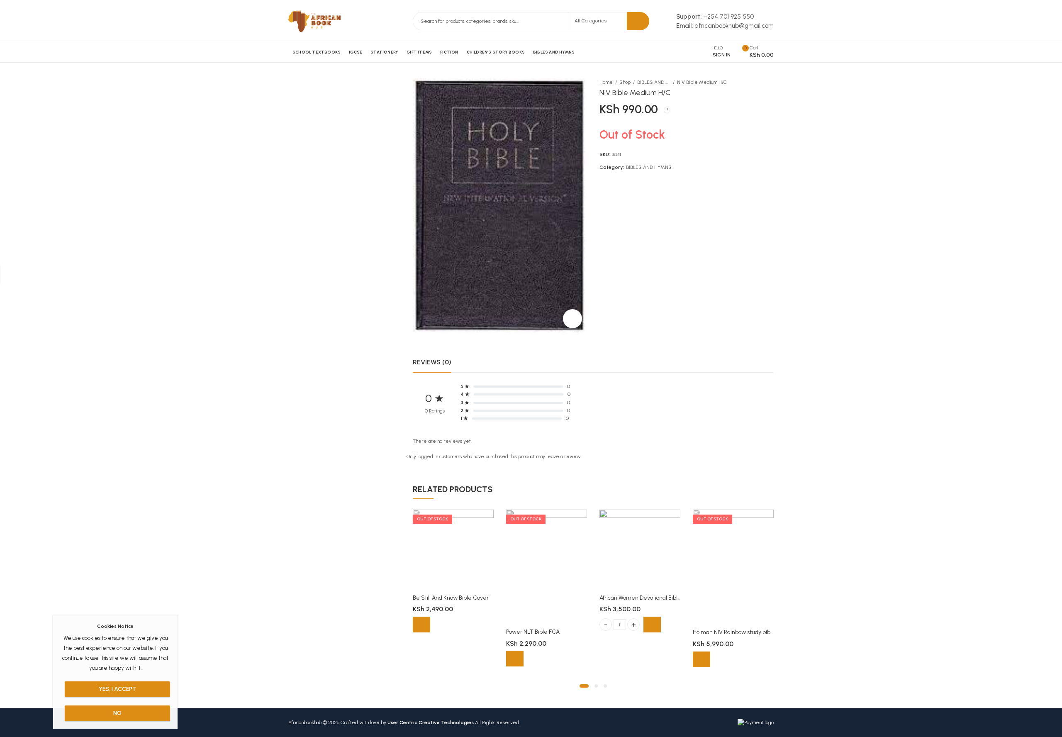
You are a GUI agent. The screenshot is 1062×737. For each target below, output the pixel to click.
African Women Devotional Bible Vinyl (647, 597)
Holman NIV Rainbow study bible (734, 632)
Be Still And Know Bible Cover (451, 597)
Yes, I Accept (117, 689)
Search (638, 21)
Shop (625, 82)
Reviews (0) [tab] (432, 362)
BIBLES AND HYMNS (653, 82)
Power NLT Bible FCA (533, 631)
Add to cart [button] (652, 624)
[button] (584, 686)
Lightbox (572, 318)
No (117, 713)
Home (606, 82)
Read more (421, 624)
